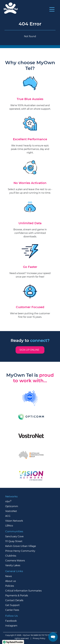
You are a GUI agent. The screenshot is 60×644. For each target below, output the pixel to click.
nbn (8, 501)
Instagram (11, 625)
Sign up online (30, 349)
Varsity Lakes (12, 565)
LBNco (9, 525)
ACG (7, 516)
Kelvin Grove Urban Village (20, 546)
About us (10, 581)
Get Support (12, 605)
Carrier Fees (12, 610)
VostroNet (11, 511)
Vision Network (14, 520)
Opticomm (11, 506)
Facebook (11, 620)
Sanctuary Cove (14, 536)
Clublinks (10, 555)
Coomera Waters (15, 560)
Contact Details (14, 600)
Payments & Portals (16, 595)
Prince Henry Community (20, 551)
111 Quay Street (13, 541)
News (8, 576)
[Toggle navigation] (51, 9)
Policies (9, 585)
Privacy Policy (39, 638)
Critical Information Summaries (23, 590)
